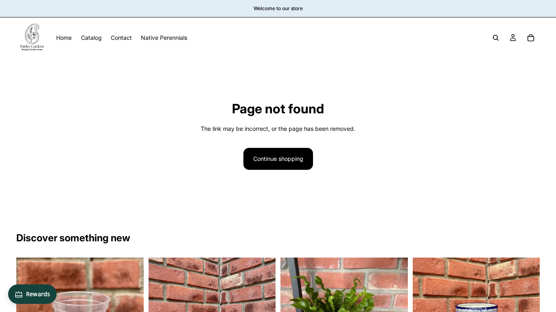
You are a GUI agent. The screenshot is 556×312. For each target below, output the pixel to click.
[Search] (496, 38)
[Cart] (531, 38)
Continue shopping (278, 158)
